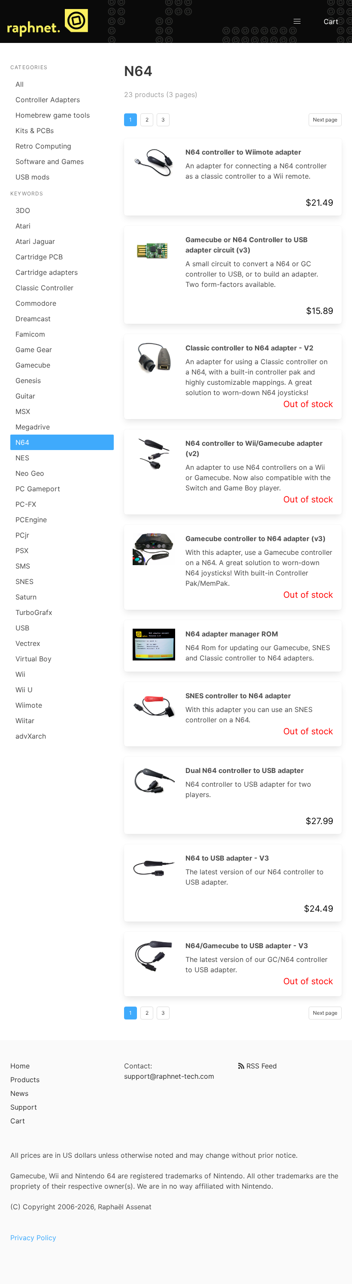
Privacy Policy (33, 1237)
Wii (20, 674)
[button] (297, 21)
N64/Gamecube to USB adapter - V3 (246, 945)
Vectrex (27, 643)
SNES (24, 581)
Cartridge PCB (39, 257)
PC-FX (25, 504)
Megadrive (32, 427)
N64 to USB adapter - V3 (227, 858)
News (19, 1093)
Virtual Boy (33, 658)
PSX (21, 550)
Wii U (24, 689)
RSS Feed (260, 1066)
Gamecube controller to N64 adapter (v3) (255, 538)
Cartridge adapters (46, 272)
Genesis (28, 380)
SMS (22, 566)
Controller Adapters (47, 99)
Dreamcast (33, 318)
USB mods (32, 177)
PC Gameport (37, 488)
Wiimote (28, 705)
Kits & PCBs (34, 130)
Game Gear (33, 349)
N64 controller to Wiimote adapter (243, 152)
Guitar (25, 396)
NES (22, 457)
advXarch (30, 736)
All (19, 84)
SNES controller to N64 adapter (238, 695)
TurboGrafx (33, 612)
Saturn (25, 597)
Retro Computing (43, 146)
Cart (331, 21)
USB (22, 628)
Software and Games (49, 161)
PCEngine (31, 519)
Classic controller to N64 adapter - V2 (249, 348)
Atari (22, 226)
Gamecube (32, 365)
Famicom (30, 334)
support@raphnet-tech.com (169, 1076)
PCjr (22, 535)
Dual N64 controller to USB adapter (244, 770)
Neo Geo (29, 473)
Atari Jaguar (35, 241)
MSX (22, 411)
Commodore (35, 303)
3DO (22, 210)
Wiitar (24, 720)
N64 (22, 442)
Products (24, 1079)
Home (20, 1066)
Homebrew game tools (52, 115)
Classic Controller (44, 287)
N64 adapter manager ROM (231, 634)
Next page (325, 119)
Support (23, 1107)
